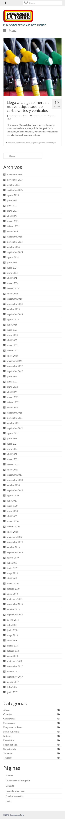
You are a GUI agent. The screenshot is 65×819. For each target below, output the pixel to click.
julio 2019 (12, 562)
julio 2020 (12, 500)
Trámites (7, 757)
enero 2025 (12, 231)
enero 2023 (12, 355)
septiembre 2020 (15, 490)
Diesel (28, 142)
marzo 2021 (12, 459)
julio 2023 (12, 324)
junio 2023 (12, 329)
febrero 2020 (13, 526)
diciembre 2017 (14, 661)
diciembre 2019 (14, 536)
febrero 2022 (13, 402)
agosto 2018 (13, 619)
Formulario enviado (15, 790)
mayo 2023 (12, 335)
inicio (8, 801)
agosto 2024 (13, 257)
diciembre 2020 (14, 474)
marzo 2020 (12, 521)
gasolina (42, 142)
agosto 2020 (13, 495)
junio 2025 (12, 205)
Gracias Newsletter (15, 796)
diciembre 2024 (14, 236)
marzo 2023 (12, 345)
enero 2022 (12, 407)
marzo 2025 (12, 221)
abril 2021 (12, 454)
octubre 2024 (13, 247)
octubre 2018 (13, 609)
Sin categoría (49, 115)
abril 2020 (12, 516)
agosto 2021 (13, 433)
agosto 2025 (13, 195)
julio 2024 (12, 262)
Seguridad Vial (10, 744)
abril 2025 (12, 215)
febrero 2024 (13, 288)
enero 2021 (12, 469)
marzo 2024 (12, 283)
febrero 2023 (13, 350)
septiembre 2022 (15, 371)
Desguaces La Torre (19, 115)
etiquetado (34, 142)
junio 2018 (12, 630)
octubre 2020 (13, 485)
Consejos (7, 714)
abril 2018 (12, 640)
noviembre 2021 (15, 417)
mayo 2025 (12, 210)
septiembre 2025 (15, 190)
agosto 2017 (13, 681)
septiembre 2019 (15, 552)
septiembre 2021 (15, 428)
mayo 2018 (12, 635)
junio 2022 (12, 381)
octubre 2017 (13, 671)
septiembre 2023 (15, 314)
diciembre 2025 (14, 174)
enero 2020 (12, 531)
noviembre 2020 (15, 479)
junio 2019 (12, 567)
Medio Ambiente (11, 731)
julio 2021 (12, 438)
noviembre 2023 (15, 303)
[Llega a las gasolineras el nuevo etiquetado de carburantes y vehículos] (33, 67)
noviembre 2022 (15, 366)
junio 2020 (12, 505)
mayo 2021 (12, 448)
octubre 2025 (13, 184)
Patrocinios (8, 740)
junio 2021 (12, 443)
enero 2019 (12, 593)
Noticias (7, 736)
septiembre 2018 (15, 614)
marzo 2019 (12, 583)
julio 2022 (12, 376)
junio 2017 (12, 692)
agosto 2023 (13, 319)
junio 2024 (12, 267)
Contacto (10, 785)
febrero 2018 (13, 650)
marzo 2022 (12, 397)
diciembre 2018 (14, 599)
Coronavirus (9, 718)
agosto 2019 (13, 557)
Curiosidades (9, 722)
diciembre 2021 (14, 412)
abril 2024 (12, 278)
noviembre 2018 (15, 604)
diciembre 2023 (14, 298)
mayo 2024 (12, 272)
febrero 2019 (13, 588)
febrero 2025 (13, 226)
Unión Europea (51, 142)
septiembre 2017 (15, 676)
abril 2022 (12, 391)
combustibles (20, 142)
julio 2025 (12, 200)
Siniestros (7, 753)
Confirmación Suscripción (18, 780)
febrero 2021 (13, 464)
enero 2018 (12, 656)
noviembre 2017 (15, 666)
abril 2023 (12, 340)
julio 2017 (12, 687)
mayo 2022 (12, 386)
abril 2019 (12, 578)
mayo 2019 (12, 573)
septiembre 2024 (15, 252)
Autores (9, 775)
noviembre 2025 (15, 179)
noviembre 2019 (15, 542)
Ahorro (6, 709)
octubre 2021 (13, 423)
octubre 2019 (13, 547)
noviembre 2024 (15, 241)
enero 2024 (12, 293)
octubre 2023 (13, 309)
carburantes (11, 142)
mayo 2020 (12, 511)
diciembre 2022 (14, 360)
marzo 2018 (12, 645)
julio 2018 (12, 624)
